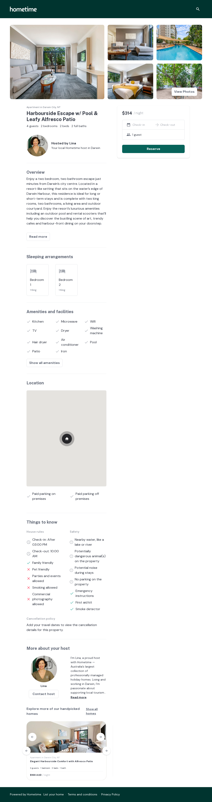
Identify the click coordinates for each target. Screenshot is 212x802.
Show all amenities (44, 363)
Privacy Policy (110, 794)
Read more (38, 236)
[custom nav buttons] (26, 751)
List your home (53, 794)
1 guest (137, 135)
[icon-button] (198, 9)
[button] (32, 737)
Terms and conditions (82, 794)
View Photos (184, 91)
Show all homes (92, 711)
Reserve (153, 149)
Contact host (44, 694)
